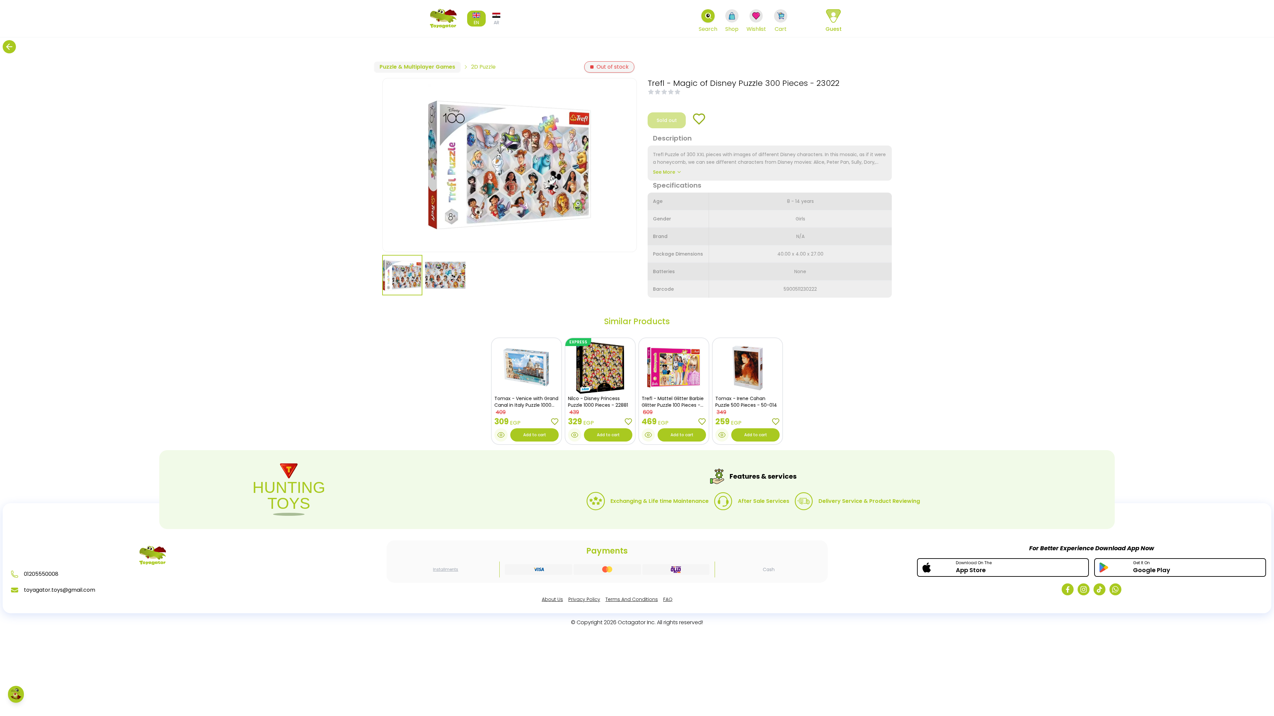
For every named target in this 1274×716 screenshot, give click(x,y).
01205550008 (41, 574)
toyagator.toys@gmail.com (59, 590)
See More (664, 172)
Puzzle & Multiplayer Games (417, 67)
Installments (445, 569)
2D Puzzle (483, 67)
